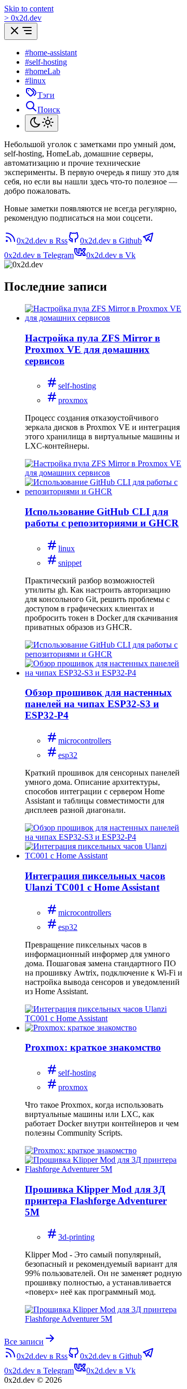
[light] (41, 123)
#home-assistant (51, 52)
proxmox (73, 400)
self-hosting (77, 385)
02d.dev (23, 17)
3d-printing (76, 1237)
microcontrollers (84, 740)
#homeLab (42, 71)
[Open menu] (20, 31)
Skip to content (29, 8)
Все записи (24, 1341)
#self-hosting (46, 62)
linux (66, 548)
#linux (35, 80)
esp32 (67, 755)
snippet (70, 563)
